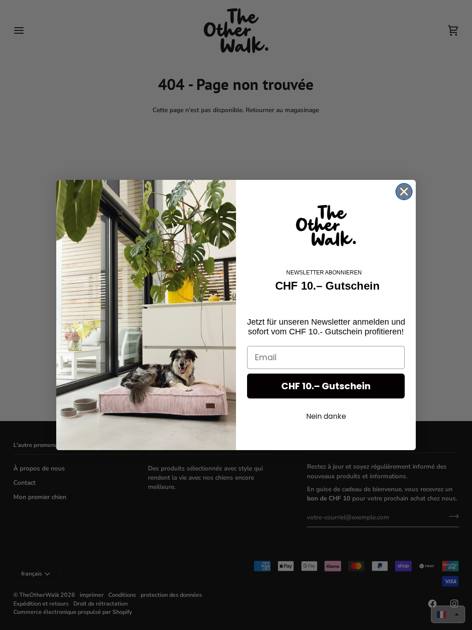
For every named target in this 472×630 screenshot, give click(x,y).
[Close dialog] (404, 192)
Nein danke (326, 416)
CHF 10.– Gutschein (326, 386)
